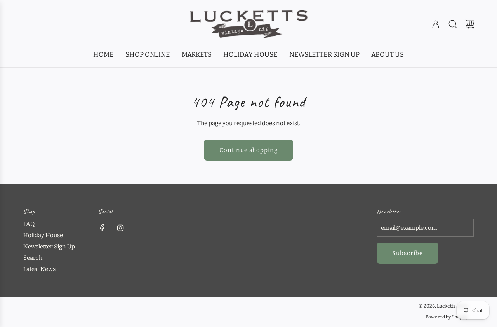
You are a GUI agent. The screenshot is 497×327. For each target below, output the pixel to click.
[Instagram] (120, 227)
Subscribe (407, 253)
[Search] (452, 24)
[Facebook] (102, 227)
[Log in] (435, 24)
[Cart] (469, 24)
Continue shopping (248, 150)
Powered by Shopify (447, 317)
